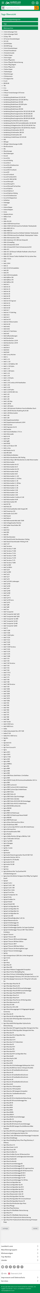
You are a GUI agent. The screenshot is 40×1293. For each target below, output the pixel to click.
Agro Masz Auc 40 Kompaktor (12, 1089)
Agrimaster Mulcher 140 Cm (11, 857)
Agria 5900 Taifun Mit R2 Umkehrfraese (15, 803)
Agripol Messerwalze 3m (10, 920)
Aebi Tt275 (6, 698)
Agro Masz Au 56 (8, 1079)
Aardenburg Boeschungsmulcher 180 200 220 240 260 (19, 118)
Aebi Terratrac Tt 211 (9, 553)
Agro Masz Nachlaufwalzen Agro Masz (14, 1203)
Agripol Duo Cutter (9, 890)
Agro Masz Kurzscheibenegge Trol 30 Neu (15, 1180)
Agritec (5, 953)
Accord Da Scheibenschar (11, 165)
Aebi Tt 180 (6, 630)
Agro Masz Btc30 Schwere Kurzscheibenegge (16, 1124)
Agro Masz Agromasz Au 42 (11, 1002)
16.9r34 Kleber (7, 43)
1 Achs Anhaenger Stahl (10, 34)
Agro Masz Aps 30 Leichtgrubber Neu (14, 1035)
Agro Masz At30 (8, 1063)
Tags (5, 24)
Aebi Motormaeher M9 (10, 502)
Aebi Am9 (6, 333)
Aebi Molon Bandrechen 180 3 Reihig (14, 457)
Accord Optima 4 (8, 191)
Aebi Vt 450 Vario (8, 724)
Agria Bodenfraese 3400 (10, 824)
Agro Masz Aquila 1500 (10, 1058)
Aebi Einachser (7, 425)
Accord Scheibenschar (10, 195)
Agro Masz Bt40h (8, 1112)
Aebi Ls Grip (6, 448)
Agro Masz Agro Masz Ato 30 (11, 983)
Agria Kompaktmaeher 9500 (11, 831)
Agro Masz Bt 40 (8, 1103)
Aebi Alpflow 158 (8, 277)
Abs (4, 149)
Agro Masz (6, 962)
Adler (5, 219)
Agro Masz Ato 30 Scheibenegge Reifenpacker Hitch (18, 1065)
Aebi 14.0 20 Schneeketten (11, 268)
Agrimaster (6, 852)
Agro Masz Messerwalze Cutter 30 (13, 1194)
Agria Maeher (7, 834)
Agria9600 (6, 845)
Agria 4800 (6, 768)
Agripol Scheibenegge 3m (11, 923)
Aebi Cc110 (6, 387)
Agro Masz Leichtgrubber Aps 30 (12, 1185)
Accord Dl (6, 172)
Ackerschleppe (7, 207)
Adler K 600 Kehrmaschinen (11, 223)
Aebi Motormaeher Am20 (10, 471)
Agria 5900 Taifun (8, 792)
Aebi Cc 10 (6, 359)
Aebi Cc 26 (6, 373)
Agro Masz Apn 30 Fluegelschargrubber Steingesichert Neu (20, 1028)
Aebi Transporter (8, 612)
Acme (5, 212)
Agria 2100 (6, 759)
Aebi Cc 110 (6, 361)
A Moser (5, 90)
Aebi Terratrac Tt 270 (9, 558)
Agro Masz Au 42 (8, 1072)
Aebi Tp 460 (6, 593)
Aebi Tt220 (6, 691)
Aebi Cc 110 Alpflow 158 (10, 364)
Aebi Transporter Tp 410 (10, 621)
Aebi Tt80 (6, 717)
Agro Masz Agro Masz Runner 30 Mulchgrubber (17, 1000)
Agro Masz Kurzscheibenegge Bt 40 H (14, 1173)
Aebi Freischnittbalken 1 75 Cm (12, 432)
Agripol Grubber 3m (9, 899)
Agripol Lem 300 (8, 916)
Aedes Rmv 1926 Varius (10, 736)
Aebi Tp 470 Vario (8, 600)
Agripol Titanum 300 (9, 937)
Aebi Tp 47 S (7, 598)
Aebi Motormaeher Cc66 (10, 495)
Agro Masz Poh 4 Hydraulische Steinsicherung (17, 1217)
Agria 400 (6, 766)
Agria (5, 750)
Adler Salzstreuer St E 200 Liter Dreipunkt (15, 240)
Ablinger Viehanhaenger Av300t (12, 144)
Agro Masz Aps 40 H (9, 1037)
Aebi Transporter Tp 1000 (10, 619)
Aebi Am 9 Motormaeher (10, 322)
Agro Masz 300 (7, 967)
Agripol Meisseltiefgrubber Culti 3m (14, 918)
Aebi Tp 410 (6, 584)
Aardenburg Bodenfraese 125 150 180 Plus (15, 100)
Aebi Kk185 (6, 443)
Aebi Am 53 (6, 305)
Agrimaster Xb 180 (8, 864)
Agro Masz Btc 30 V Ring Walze (12, 1121)
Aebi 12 (5, 266)
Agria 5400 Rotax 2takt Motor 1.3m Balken (16, 775)
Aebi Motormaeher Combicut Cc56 (13, 497)
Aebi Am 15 (6, 289)
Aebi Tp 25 (6, 574)
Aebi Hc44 (6, 439)
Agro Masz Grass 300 (9, 1149)
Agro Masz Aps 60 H (9, 1051)
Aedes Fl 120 (7, 733)
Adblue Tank (7, 216)
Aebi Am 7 (6, 310)
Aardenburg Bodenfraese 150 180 (13, 102)
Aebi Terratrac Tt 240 (9, 556)
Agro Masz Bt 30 (8, 1096)
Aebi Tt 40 (6, 661)
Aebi (4, 261)
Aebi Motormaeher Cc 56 (10, 485)
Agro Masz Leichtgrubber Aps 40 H (13, 1187)
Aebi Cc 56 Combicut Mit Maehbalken (14, 382)
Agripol (5, 881)
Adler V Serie (7, 259)
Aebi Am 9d (6, 324)
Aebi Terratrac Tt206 (9, 563)
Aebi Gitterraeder (8, 434)
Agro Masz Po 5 (7, 1213)
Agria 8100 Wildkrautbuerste (11, 806)
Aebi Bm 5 (6, 345)
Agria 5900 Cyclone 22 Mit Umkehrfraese (15, 787)
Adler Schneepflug (8, 242)
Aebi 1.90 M (6, 263)
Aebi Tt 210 (6, 637)
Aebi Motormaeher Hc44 (10, 499)
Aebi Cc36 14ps (7, 401)
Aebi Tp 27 (6, 577)
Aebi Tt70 (6, 712)
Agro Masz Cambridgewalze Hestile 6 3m (15, 1133)
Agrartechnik (7, 743)
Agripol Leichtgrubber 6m (11, 913)
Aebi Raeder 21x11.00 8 (10, 513)
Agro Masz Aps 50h (8, 1049)
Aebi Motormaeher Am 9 (10, 467)
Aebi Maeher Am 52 (9, 450)
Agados (5, 738)
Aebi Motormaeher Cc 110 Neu (12, 478)
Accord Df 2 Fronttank (9, 170)
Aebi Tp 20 (6, 570)
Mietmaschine (8, 28)
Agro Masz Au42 (8, 1084)
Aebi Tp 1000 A (7, 567)
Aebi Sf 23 (6, 530)
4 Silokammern (8, 76)
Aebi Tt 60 (6, 670)
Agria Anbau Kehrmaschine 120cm (13, 822)
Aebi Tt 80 (6, 679)
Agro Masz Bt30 (8, 1107)
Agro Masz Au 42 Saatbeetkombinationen (15, 1075)
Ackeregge (6, 202)
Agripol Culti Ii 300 (8, 888)
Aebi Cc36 (6, 399)
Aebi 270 (5, 273)
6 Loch (5, 81)
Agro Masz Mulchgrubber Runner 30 (14, 1201)
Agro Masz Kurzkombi (9, 1161)
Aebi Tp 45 (6, 588)
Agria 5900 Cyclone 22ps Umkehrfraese (15, 789)
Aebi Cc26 (6, 397)
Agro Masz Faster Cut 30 (10, 1147)
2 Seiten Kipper (8, 55)
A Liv (4, 88)
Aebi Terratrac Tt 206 (9, 551)
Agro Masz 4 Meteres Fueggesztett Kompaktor (17, 969)
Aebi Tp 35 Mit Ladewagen (11, 581)
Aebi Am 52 (6, 303)
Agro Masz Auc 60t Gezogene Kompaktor (15, 1091)
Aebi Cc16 (6, 394)
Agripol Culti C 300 (9, 885)
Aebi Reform (7, 518)
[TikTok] (14, 1266)
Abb (4, 139)
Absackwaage (7, 151)
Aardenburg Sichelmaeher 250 (12, 135)
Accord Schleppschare (10, 198)
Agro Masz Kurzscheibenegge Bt (13, 1163)
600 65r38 (6, 83)
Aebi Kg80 (6, 441)
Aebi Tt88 (6, 719)
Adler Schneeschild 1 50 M (11, 245)
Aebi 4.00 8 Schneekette (10, 275)
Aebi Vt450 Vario (8, 726)
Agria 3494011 (7, 764)
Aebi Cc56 (6, 415)
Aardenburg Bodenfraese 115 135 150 (14, 97)
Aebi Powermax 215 (9, 511)
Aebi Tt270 (6, 696)
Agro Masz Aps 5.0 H (9, 1040)
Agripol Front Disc (8, 892)
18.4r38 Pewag (7, 46)
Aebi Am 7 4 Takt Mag (9, 312)
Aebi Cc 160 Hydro (8, 371)
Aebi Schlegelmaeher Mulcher (12, 523)
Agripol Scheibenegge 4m (11, 925)
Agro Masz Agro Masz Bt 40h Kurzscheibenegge (17, 990)
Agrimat (5, 867)
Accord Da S (7, 163)
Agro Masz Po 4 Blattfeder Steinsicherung (15, 1210)
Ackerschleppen (8, 209)
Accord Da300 (7, 167)
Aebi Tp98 (6, 607)
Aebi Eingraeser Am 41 (10, 427)
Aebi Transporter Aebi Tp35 (11, 614)
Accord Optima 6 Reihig (10, 193)
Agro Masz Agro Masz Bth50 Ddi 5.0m (14, 993)
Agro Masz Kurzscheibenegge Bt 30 (13, 1166)
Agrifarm (6, 850)
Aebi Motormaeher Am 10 (10, 464)
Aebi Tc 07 (6, 544)
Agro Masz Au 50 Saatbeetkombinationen (15, 1077)
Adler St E (6, 249)
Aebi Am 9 (6, 317)
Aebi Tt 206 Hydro (8, 635)
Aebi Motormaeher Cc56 (10, 492)
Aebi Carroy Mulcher (9, 354)
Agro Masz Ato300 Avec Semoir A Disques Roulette (18, 1068)
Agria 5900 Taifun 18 (9, 794)
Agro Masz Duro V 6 (9, 1145)
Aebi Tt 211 (6, 640)
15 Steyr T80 (7, 36)
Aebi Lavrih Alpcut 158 (10, 446)
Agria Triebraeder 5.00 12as (11, 838)
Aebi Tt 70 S (6, 672)
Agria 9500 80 (7, 808)
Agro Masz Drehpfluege (10, 1138)
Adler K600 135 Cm (8, 228)
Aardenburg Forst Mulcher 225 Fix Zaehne (15, 121)
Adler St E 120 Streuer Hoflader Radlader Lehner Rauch (19, 252)
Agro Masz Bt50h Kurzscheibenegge (14, 1117)
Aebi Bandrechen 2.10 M (10, 340)
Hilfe (5, 1273)
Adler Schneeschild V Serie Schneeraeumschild (17, 247)
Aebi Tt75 (6, 715)
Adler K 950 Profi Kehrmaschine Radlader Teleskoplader (20, 226)
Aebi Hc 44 (6, 436)
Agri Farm (6, 745)
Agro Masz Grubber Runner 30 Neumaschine (16, 1154)
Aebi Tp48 (6, 605)
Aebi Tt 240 (6, 644)
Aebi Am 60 (6, 308)
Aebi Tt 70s (6, 675)
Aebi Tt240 (6, 693)
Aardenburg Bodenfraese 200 (12, 107)
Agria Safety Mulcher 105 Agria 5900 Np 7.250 (16, 836)
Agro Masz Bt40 (8, 1110)
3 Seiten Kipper (8, 69)
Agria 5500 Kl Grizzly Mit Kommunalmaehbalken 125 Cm (20, 780)
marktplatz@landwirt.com (7, 1290)
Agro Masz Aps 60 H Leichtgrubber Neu (14, 1054)
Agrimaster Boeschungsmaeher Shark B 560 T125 (18, 855)
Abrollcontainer (8, 146)
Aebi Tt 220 (6, 642)
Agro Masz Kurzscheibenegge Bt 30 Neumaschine (18, 1171)
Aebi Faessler (7, 429)
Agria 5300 (6, 771)
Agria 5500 (6, 778)
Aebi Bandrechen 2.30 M (10, 343)
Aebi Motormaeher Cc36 (10, 490)
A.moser (5, 95)
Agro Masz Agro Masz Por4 (11, 997)
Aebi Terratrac (7, 546)
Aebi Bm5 (6, 350)
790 (4, 86)
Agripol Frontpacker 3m (10, 895)
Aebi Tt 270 (6, 651)
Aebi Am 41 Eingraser (9, 301)
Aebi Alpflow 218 (8, 282)
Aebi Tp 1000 (7, 565)
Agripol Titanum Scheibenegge (12, 951)
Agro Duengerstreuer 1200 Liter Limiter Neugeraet (18, 955)
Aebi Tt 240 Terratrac (9, 647)
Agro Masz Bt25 (8, 1105)
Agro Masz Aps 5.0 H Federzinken (13, 1042)
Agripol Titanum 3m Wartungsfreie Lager (15, 948)
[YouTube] (2, 1266)
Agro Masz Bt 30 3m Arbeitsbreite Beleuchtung (17, 1098)
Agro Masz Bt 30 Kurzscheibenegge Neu (15, 1100)
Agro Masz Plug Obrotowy (11, 1208)
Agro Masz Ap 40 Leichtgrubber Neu (14, 1016)
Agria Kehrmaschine (9, 829)
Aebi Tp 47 (6, 595)
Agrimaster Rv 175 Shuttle (11, 860)
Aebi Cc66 (6, 418)
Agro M (5, 960)
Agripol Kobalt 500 (9, 904)
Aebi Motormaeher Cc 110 (11, 476)
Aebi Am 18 (6, 291)
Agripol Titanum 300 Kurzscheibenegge (15, 939)
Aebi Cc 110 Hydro (8, 366)
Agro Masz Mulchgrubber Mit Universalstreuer (17, 1199)
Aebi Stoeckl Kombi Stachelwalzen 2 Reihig (16, 539)
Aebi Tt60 (6, 710)
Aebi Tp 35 (6, 579)
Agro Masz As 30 (8, 1061)
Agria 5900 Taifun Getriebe (11, 799)
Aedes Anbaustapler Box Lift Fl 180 (13, 731)
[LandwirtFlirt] (21, 1266)
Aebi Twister (7, 722)
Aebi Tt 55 (6, 668)
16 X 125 (5, 41)
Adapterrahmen (8, 214)
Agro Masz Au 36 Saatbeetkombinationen (15, 1070)
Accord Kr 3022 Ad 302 (10, 179)
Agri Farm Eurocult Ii (9, 747)
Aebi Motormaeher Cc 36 (10, 481)
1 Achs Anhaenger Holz (10, 32)
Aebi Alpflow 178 (8, 280)
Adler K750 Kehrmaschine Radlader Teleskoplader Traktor (20, 235)
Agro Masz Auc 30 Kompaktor (12, 1086)
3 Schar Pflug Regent (9, 64)
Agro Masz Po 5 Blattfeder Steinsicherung (15, 1215)
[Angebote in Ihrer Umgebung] (3, 8)
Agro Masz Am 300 (8, 1004)
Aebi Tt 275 (6, 654)
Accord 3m (6, 158)
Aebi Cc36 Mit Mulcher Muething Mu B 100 (15, 411)
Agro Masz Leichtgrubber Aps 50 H (13, 1189)
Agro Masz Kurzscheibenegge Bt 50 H (14, 1175)
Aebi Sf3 (5, 534)
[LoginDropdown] (37, 2)
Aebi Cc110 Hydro (8, 390)
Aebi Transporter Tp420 (10, 626)
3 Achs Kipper (7, 57)
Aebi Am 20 (6, 294)
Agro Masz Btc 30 (8, 1119)
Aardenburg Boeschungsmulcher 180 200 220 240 (17, 116)
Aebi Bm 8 (6, 347)
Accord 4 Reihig (8, 160)
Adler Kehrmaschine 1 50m (11, 238)
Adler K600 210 (7, 230)
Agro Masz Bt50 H (8, 1114)
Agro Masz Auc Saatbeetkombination (14, 1093)
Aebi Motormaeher (9, 462)
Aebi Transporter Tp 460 (10, 623)
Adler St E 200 (7, 254)
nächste (35, 1228)
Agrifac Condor (8, 848)
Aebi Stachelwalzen (9, 537)
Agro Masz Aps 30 (8, 1033)
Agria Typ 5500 (7, 841)
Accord (5, 156)
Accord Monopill (8, 181)
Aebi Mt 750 (6, 504)
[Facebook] (10, 1266)
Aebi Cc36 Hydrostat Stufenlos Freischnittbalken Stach (19, 408)
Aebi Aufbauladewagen (10, 336)
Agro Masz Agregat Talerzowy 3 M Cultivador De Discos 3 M (20, 976)
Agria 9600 (6, 810)
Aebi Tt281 (6, 700)
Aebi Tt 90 (6, 686)
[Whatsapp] (18, 1267)
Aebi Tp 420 (6, 586)
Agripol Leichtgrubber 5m (11, 911)
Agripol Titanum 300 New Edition (13, 941)
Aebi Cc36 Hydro (8, 406)
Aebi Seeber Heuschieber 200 (12, 525)
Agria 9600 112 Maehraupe (11, 813)
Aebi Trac (6, 609)
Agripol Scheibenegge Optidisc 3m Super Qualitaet (18, 927)
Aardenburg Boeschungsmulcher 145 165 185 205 (17, 114)
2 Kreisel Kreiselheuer (9, 50)
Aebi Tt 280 (6, 656)
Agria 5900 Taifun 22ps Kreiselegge (13, 796)
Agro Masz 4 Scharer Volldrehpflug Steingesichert (18, 974)
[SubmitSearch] (36, 8)
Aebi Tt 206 (6, 633)
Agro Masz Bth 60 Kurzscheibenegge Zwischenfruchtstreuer (21, 1131)
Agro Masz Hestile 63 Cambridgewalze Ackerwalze (18, 1156)
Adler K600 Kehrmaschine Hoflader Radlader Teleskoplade (20, 233)
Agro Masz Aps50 (8, 1056)
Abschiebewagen (8, 153)
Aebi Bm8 (6, 352)
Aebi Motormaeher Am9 (10, 474)
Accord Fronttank (8, 174)
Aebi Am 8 (6, 315)
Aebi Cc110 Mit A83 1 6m (10, 392)
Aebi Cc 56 (6, 380)
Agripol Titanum (8, 934)
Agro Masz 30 (7, 965)
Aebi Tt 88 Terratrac (9, 684)
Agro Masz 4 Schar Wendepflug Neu (14, 972)
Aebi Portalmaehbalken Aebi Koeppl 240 (15, 509)
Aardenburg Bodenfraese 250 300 (13, 109)
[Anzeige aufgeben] (33, 2)
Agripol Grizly (7, 897)
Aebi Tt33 (6, 703)
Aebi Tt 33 (6, 658)
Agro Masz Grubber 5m (10, 1152)
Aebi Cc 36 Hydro (8, 378)
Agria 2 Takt (7, 757)
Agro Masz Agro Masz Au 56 (11, 986)
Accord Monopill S (8, 184)
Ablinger (6, 142)
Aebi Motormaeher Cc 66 (10, 488)
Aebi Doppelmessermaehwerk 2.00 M (14, 422)
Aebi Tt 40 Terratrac (9, 663)
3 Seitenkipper (7, 71)
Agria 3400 (6, 761)
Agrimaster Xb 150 (8, 862)
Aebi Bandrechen (8, 338)
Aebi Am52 (6, 329)
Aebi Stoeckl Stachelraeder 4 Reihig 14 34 (15, 541)
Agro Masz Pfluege (8, 1206)
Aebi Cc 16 (6, 368)
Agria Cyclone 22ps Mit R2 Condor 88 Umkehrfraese (18, 827)
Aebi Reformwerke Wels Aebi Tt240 (13, 520)
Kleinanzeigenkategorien (11, 19)
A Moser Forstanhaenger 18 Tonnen (13, 93)
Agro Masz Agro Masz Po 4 (11, 995)
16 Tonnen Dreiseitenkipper (11, 39)
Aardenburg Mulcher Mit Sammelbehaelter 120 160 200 (19, 123)
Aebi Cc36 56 (7, 404)
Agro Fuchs (6, 958)
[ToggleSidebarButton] (3, 2)
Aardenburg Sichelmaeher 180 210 (13, 132)
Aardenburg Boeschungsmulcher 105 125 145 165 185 (19, 111)
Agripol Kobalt (7, 902)
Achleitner (6, 200)
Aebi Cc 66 (6, 385)
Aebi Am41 (6, 326)
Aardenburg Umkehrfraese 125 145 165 (14, 137)
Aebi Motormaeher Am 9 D (11, 469)
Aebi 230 (5, 270)
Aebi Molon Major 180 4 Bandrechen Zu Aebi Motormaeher (20, 460)
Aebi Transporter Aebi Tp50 (11, 616)
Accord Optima (8, 188)
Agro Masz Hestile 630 (9, 1159)
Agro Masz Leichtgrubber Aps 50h (13, 1192)
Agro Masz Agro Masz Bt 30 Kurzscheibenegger (17, 988)
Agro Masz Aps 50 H (9, 1047)
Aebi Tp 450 (6, 591)
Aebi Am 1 (6, 284)
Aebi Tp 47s (6, 602)
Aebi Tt (5, 628)
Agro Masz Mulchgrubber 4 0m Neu (13, 1196)
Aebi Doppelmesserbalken (11, 420)
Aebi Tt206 (6, 689)
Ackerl (5, 205)
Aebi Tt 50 (6, 665)
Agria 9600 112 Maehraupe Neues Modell (15, 815)
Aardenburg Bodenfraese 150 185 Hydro (15, 104)
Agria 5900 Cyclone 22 (10, 785)
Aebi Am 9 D (6, 319)
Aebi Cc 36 (6, 375)
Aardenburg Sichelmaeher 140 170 (13, 130)
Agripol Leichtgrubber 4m (11, 909)
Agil (4, 740)
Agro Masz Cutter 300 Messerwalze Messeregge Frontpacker (21, 1135)
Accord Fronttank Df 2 (9, 177)
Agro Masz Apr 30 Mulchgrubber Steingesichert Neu (18, 1030)
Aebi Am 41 (6, 298)
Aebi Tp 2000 (7, 572)
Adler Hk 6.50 (7, 221)
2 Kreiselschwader (8, 53)
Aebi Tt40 (6, 705)
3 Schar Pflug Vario (9, 67)
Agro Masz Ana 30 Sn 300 (10, 1007)
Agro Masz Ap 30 (8, 1014)
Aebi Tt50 (6, 708)
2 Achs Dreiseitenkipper (10, 48)
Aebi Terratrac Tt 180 (9, 549)
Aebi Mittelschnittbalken (10, 455)
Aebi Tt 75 (6, 677)
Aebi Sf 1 (6, 527)
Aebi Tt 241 (6, 649)
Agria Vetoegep (8, 843)
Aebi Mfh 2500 (7, 453)
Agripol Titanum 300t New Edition (13, 946)
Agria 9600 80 (7, 817)
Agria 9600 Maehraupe (10, 820)
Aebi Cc (5, 357)
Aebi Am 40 (6, 296)
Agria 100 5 (6, 752)
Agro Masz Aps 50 (8, 1044)
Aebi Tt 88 (6, 682)
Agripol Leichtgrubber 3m (11, 906)
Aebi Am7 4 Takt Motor (10, 331)
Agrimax (6, 869)
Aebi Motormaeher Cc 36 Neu (12, 483)
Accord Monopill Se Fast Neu (11, 186)
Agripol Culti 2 (7, 883)
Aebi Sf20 (6, 532)
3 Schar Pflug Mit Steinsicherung (13, 62)
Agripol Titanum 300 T (10, 944)
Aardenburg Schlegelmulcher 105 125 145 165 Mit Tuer (19, 125)
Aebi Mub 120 (7, 506)
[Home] (13, 2)
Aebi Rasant (7, 516)
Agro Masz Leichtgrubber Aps (12, 1182)
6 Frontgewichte (8, 79)
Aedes (5, 729)
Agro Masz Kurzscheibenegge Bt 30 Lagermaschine (18, 1168)
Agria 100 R (6, 754)
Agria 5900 (6, 782)
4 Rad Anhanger (8, 74)
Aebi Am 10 (6, 287)
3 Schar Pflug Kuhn (9, 60)
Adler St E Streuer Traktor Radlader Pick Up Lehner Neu (19, 256)
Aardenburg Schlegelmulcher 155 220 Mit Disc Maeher (19, 128)
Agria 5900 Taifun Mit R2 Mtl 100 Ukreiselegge (16, 801)
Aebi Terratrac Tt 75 (9, 560)
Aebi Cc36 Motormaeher (10, 413)
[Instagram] (6, 1266)
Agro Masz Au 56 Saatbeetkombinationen (15, 1082)
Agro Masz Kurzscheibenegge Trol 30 (14, 1178)
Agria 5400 (6, 773)
